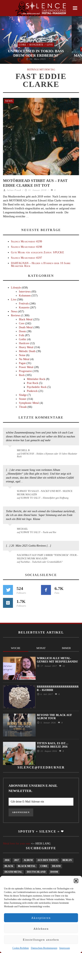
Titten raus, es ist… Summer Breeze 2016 (52, 745)
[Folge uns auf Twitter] (8, 590)
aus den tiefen (47, 860)
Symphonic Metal (29, 402)
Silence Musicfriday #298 (26, 246)
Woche (15, 648)
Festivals (24, 303)
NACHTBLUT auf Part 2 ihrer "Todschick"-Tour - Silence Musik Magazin (47, 557)
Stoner (22, 398)
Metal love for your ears (16, 843)
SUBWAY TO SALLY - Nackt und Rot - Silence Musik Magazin (44, 493)
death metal (13, 871)
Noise (22, 355)
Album (28, 860)
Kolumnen (25, 295)
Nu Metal (24, 359)
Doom (22, 331)
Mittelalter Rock (36, 379)
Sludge (23, 394)
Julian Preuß (14, 190)
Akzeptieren (41, 917)
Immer (66, 648)
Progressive (25, 371)
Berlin (67, 860)
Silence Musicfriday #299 (26, 241)
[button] (76, 881)
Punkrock (32, 391)
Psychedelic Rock (37, 387)
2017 (16, 860)
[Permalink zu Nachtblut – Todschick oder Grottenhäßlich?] (10, 558)
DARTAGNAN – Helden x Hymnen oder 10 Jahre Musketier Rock (40, 264)
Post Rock (32, 383)
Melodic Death (27, 351)
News (9, 101)
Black (9, 866)
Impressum (64, 948)
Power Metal (26, 367)
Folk (21, 335)
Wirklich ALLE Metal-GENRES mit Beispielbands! (57, 660)
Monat (41, 648)
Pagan (22, 363)
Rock (22, 375)
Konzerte (36, 44)
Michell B (23, 450)
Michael (22, 529)
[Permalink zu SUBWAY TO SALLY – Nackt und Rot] (10, 531)
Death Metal (26, 327)
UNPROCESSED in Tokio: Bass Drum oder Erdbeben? (36, 53)
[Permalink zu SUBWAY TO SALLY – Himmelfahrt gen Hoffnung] (10, 493)
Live (50, 44)
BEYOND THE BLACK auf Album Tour (54, 717)
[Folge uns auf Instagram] (8, 603)
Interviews (25, 291)
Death (56, 866)
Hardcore (24, 343)
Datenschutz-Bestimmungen (44, 948)
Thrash (23, 406)
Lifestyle (16, 287)
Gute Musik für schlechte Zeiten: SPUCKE (37, 252)
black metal (27, 866)
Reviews (15, 315)
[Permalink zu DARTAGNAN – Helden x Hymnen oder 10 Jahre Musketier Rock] (10, 452)
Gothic (22, 339)
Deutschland (36, 871)
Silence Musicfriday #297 (26, 257)
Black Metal (25, 319)
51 (63, 666)
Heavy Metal (26, 347)
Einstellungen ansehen (41, 939)
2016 (7, 860)
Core (22, 44)
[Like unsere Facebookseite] (46, 590)
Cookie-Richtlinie (20, 948)
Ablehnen (41, 928)
